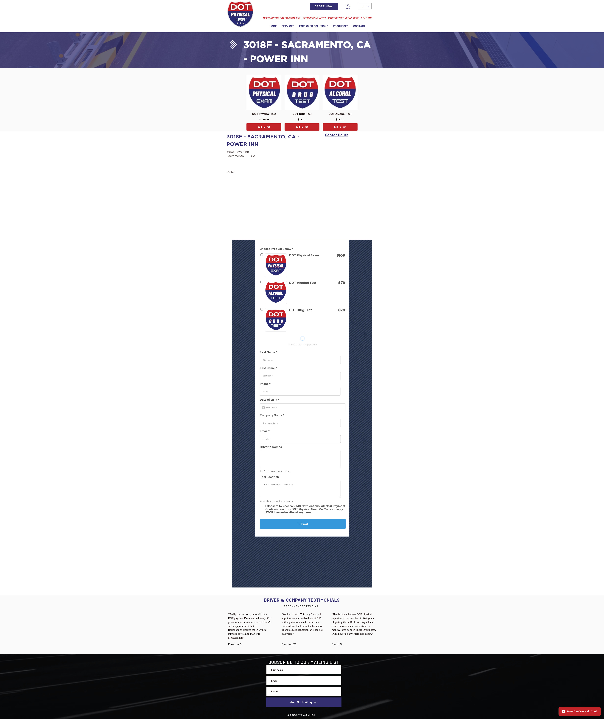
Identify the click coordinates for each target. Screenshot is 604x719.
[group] (302, 103)
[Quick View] (263, 92)
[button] (348, 6)
